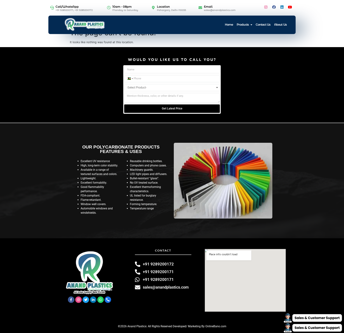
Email (208, 6)
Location (163, 6)
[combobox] (129, 78)
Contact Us (263, 24)
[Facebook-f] (71, 299)
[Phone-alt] (108, 299)
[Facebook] (274, 7)
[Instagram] (265, 7)
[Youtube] (290, 7)
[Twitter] (86, 299)
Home (229, 24)
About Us (280, 24)
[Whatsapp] (100, 299)
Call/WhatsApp (67, 6)
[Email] (200, 7)
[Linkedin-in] (93, 299)
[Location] (153, 7)
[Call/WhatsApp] (52, 7)
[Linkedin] (282, 7)
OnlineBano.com (215, 326)
